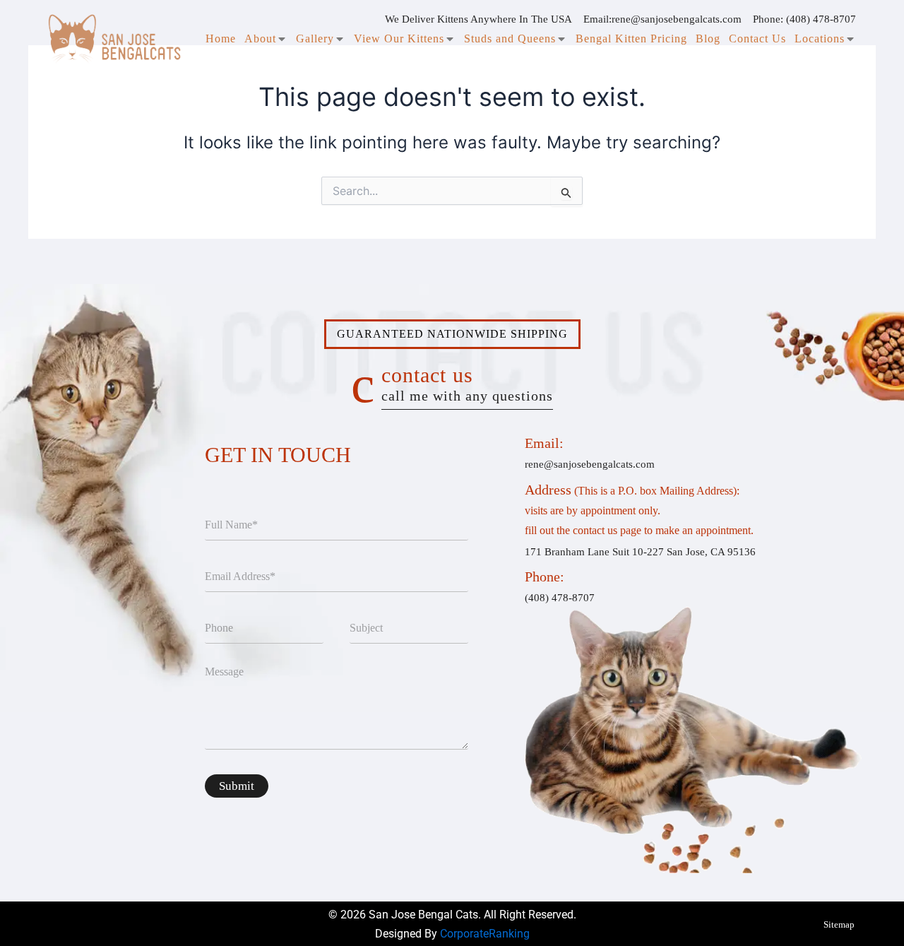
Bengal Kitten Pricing (631, 38)
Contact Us (757, 38)
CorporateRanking (485, 933)
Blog (708, 38)
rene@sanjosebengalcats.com (677, 19)
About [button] (260, 38)
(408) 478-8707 (821, 19)
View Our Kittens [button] (399, 38)
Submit (236, 786)
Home (221, 38)
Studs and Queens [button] (510, 38)
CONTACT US (467, 383)
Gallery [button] (315, 38)
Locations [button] (820, 38)
